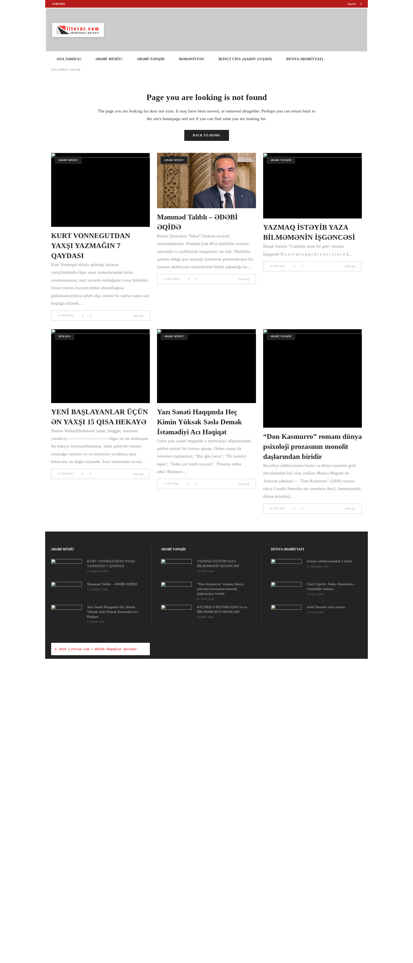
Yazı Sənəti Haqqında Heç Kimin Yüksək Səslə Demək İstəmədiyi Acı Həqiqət (199, 422)
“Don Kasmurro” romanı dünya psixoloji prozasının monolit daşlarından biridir (312, 446)
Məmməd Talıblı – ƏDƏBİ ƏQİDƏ (112, 584)
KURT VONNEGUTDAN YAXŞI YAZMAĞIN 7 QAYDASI (90, 246)
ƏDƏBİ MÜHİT (68, 160)
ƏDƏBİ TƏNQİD (281, 160)
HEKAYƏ (64, 336)
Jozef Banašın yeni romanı (326, 607)
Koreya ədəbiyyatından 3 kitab (329, 561)
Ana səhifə (59, 70)
